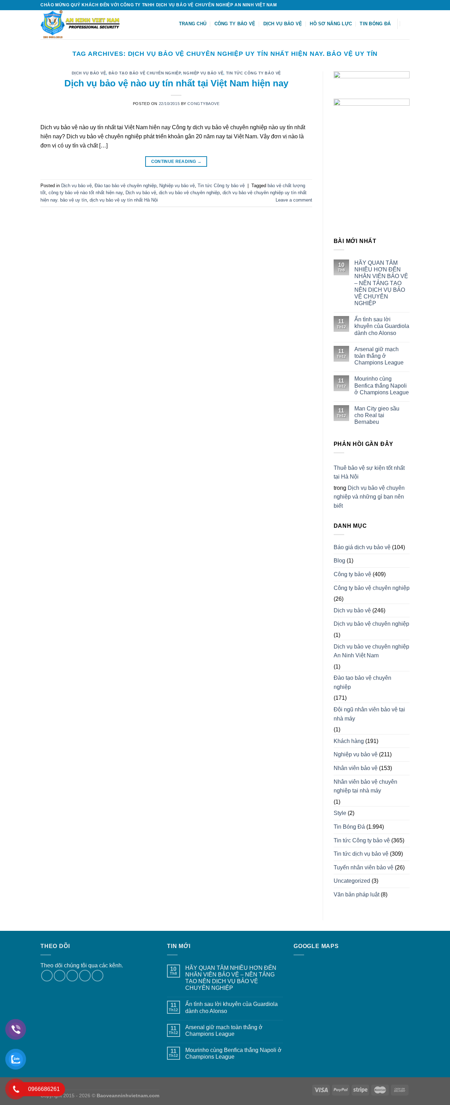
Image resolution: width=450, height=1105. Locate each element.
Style (340, 813)
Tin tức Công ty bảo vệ (253, 73)
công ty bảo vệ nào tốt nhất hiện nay (86, 192)
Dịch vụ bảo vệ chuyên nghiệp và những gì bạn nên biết (369, 497)
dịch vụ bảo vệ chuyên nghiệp (189, 192)
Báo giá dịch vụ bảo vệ (362, 547)
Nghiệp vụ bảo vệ (203, 73)
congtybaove (203, 103)
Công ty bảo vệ (235, 23)
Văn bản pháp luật (356, 894)
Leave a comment (294, 200)
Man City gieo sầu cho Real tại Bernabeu (376, 415)
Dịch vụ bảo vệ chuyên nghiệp (371, 624)
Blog (339, 561)
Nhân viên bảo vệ (356, 768)
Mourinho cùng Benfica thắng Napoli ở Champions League (381, 385)
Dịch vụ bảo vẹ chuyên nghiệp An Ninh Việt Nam (371, 651)
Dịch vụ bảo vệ (282, 23)
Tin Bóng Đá (375, 23)
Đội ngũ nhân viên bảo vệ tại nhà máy (369, 714)
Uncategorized (352, 881)
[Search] (407, 23)
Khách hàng (349, 741)
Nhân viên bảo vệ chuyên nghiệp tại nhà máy (365, 786)
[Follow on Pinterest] (97, 975)
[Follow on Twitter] (399, 4)
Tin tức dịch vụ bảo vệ (361, 854)
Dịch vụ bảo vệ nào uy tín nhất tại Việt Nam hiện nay (176, 83)
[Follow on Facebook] (386, 4)
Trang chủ (192, 23)
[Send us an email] (406, 4)
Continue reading (176, 161)
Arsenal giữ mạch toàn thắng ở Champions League (379, 356)
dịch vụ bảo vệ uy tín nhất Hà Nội (124, 200)
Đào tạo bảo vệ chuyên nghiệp (145, 73)
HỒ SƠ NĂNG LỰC (331, 23)
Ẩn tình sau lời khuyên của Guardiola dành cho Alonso (381, 326)
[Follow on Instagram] (393, 4)
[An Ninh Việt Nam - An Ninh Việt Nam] (84, 24)
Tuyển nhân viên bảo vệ (363, 867)
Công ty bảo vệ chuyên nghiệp (372, 588)
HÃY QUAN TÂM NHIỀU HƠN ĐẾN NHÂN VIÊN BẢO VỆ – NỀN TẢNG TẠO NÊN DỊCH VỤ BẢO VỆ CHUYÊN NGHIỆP (381, 283)
